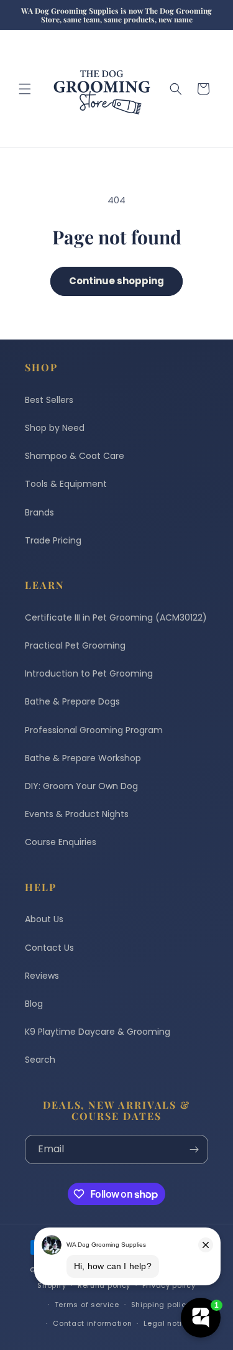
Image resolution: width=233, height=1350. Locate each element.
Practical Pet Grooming (75, 645)
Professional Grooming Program (94, 730)
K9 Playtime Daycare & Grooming (97, 1031)
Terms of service (87, 1305)
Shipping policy (161, 1305)
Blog (34, 1003)
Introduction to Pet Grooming (89, 673)
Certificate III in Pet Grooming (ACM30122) (116, 617)
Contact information (92, 1323)
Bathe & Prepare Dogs (72, 701)
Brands (39, 512)
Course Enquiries (60, 842)
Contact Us (49, 947)
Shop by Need (55, 428)
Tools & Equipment (66, 484)
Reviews (42, 975)
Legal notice (167, 1323)
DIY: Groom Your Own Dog (81, 786)
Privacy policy (169, 1285)
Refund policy (104, 1285)
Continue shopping (116, 280)
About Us (44, 919)
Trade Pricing (53, 540)
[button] (25, 89)
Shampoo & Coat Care (74, 456)
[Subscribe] (194, 1149)
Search (40, 1059)
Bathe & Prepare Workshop (83, 758)
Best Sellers (49, 400)
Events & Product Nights (77, 814)
